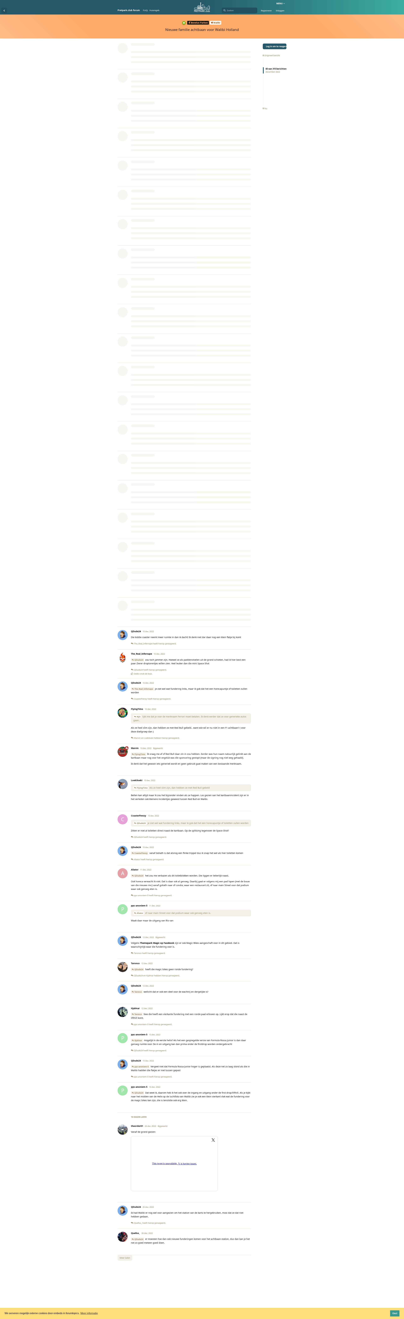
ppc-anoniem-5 (141, 1066)
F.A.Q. (145, 10)
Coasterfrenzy (141, 853)
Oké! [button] (394, 1313)
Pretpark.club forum (129, 10)
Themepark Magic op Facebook (157, 942)
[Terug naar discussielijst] (4, 10)
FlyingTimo (139, 754)
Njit (138, 716)
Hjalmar (138, 1040)
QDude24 (138, 660)
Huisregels (154, 10)
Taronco (138, 992)
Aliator (140, 913)
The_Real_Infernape (143, 689)
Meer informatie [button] (89, 1313)
